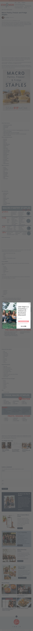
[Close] (29, 303)
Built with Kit (23, 326)
